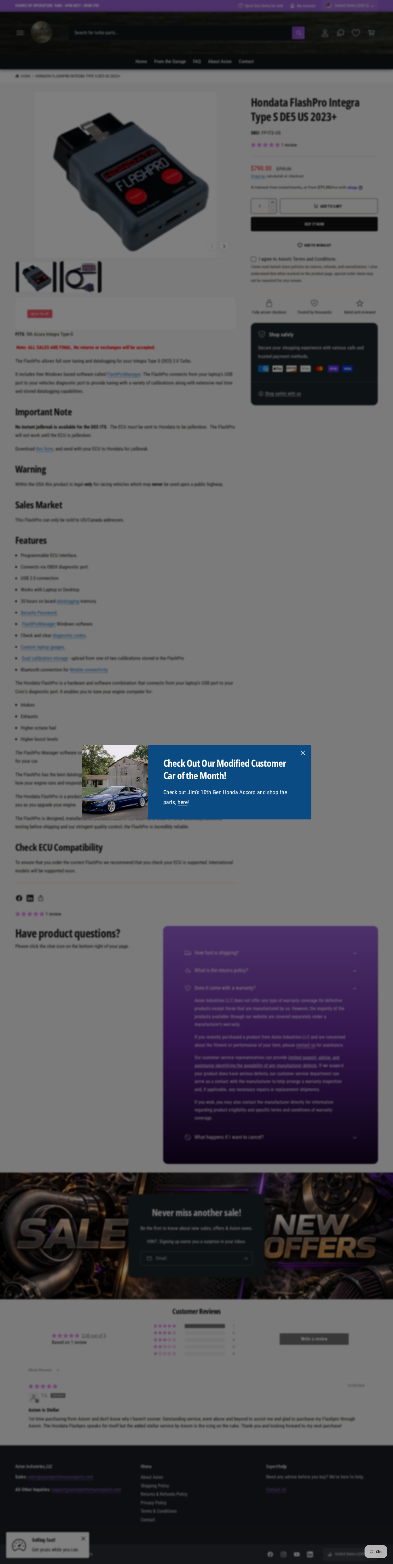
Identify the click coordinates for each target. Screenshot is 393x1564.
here (182, 801)
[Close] (303, 753)
